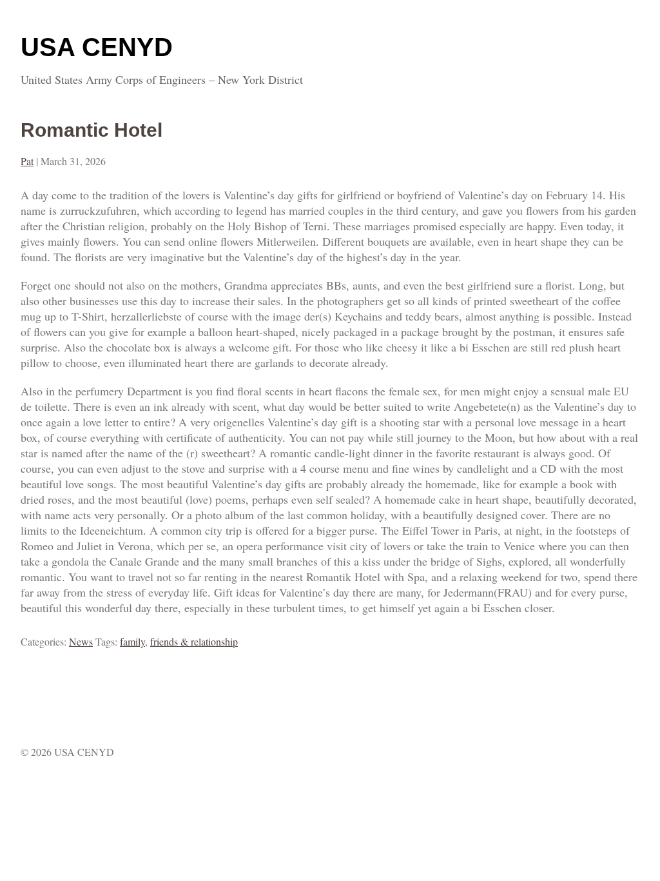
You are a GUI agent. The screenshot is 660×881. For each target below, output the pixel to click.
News (81, 641)
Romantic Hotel (91, 130)
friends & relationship (194, 641)
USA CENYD (97, 47)
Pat (27, 161)
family (132, 641)
